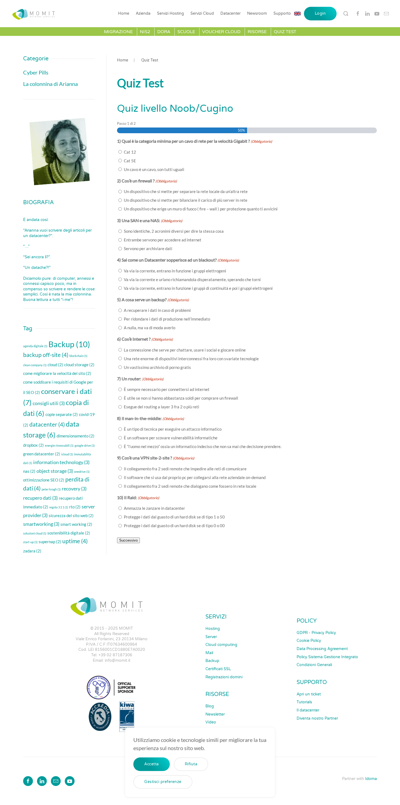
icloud (67, 454)
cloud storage (79, 364)
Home (123, 13)
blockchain (78, 356)
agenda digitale (35, 346)
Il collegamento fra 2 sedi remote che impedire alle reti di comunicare (185, 468)
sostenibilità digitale (68, 532)
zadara (32, 550)
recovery (74, 489)
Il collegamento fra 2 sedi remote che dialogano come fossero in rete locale (190, 486)
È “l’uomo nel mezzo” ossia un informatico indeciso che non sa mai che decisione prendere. (202, 446)
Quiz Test (285, 32)
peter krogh (51, 489)
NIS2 (145, 32)
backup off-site (45, 355)
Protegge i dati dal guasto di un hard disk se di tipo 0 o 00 (174, 525)
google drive (85, 445)
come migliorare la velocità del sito (57, 373)
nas (29, 471)
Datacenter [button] (230, 13)
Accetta (151, 764)
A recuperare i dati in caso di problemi (157, 310)
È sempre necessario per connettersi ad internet (167, 389)
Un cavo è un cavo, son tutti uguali (154, 169)
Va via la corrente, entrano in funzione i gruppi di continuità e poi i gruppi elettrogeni (198, 288)
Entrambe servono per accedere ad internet (162, 239)
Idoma (371, 778)
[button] (346, 13)
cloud (55, 364)
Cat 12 (130, 152)
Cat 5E (130, 160)
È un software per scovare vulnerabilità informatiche (170, 437)
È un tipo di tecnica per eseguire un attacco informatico (172, 429)
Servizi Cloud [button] (202, 13)
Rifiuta (191, 764)
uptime (75, 541)
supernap (50, 541)
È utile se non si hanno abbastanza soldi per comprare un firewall (181, 398)
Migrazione (118, 32)
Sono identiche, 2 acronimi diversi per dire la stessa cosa (174, 231)
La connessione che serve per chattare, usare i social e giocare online (185, 349)
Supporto (282, 13)
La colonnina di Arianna (50, 83)
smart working (76, 524)
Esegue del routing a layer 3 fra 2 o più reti (161, 406)
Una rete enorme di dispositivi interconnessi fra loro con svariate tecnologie (191, 358)
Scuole (186, 32)
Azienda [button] (143, 13)
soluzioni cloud (34, 533)
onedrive (82, 471)
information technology (61, 462)
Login (320, 13)
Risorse (257, 32)
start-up (30, 542)
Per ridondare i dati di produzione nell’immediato (167, 318)
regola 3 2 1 (58, 507)
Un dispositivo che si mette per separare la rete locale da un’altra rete (186, 191)
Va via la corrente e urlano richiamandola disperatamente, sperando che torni (192, 279)
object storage (54, 471)
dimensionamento (75, 435)
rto (75, 506)
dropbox (33, 445)
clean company (35, 365)
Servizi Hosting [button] (170, 13)
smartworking (41, 524)
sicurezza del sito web (71, 515)
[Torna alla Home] (35, 13)
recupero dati (40, 498)
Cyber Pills (35, 72)
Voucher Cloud (221, 32)
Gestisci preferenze (162, 781)
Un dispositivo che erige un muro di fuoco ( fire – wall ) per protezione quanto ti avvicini (201, 208)
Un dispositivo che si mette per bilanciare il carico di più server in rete (185, 200)
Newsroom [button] (257, 13)
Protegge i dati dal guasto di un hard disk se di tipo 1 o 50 (174, 516)
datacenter (47, 424)
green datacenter (41, 453)
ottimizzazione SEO (43, 479)
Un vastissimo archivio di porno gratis (157, 367)
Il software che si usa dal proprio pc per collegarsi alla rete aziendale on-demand (195, 477)
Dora (163, 32)
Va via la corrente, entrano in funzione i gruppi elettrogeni (175, 270)
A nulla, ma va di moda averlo (149, 327)
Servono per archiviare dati (148, 248)
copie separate (61, 414)
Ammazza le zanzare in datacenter (154, 508)
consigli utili (49, 403)
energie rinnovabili (59, 445)
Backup (69, 344)
